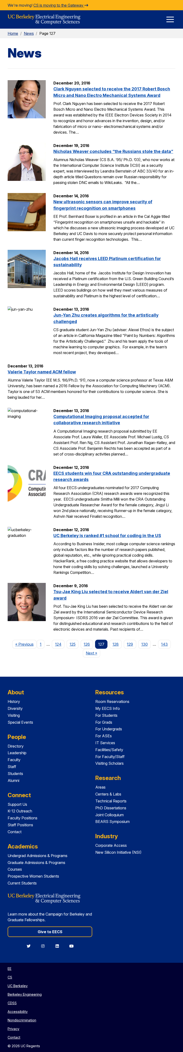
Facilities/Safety (109, 749)
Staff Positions (20, 824)
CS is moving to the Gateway (58, 5)
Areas (100, 787)
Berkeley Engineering (25, 994)
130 (144, 644)
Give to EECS (50, 931)
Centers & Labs (108, 794)
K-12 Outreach (20, 811)
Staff (12, 766)
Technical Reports (111, 801)
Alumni (13, 780)
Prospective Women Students (33, 876)
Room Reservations (112, 701)
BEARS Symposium (112, 821)
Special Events (20, 722)
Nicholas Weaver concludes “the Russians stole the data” (113, 151)
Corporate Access (111, 845)
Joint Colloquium (109, 814)
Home (13, 33)
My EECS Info (107, 708)
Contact (14, 831)
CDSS (12, 1003)
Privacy (13, 1029)
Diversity (15, 708)
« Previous (26, 644)
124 (58, 644)
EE (9, 969)
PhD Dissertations (110, 808)
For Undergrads (108, 729)
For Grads (103, 722)
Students (15, 773)
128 (115, 644)
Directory (16, 746)
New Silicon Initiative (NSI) (118, 852)
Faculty (14, 759)
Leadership (17, 752)
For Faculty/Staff (110, 756)
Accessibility (18, 1012)
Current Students (22, 883)
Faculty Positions (22, 818)
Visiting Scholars (109, 763)
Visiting (14, 715)
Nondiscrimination (22, 1020)
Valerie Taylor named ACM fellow (42, 371)
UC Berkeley (18, 986)
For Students (106, 715)
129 (130, 644)
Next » (93, 652)
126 (87, 644)
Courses (15, 869)
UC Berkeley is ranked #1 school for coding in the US (107, 535)
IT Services (105, 742)
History (14, 701)
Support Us (17, 804)
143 (164, 644)
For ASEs (103, 735)
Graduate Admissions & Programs (36, 862)
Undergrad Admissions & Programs (37, 855)
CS (10, 977)
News (29, 33)
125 (73, 644)
